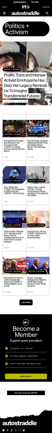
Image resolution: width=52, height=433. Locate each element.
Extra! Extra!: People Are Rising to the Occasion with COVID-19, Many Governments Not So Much (14, 146)
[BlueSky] (24, 430)
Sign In (5, 7)
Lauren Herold (9, 101)
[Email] (20, 430)
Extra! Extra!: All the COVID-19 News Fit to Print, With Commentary (36, 234)
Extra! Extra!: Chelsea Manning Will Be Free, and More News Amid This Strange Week (37, 145)
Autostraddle (19, 2)
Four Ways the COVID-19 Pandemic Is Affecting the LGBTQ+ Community (14, 190)
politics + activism (11, 69)
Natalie (6, 248)
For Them (35, 2)
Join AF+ (34, 393)
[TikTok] (12, 430)
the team (30, 157)
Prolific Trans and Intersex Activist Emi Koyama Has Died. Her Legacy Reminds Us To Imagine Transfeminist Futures (25, 85)
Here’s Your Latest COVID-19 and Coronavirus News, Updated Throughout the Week (37, 191)
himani (6, 157)
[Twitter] (16, 430)
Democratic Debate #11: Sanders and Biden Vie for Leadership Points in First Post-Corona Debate (13, 236)
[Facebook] (8, 430)
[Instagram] (4, 430)
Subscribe (46, 7)
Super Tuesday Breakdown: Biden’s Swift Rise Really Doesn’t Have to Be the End (36, 282)
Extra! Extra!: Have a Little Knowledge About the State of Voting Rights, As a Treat (13, 282)
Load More (26, 302)
